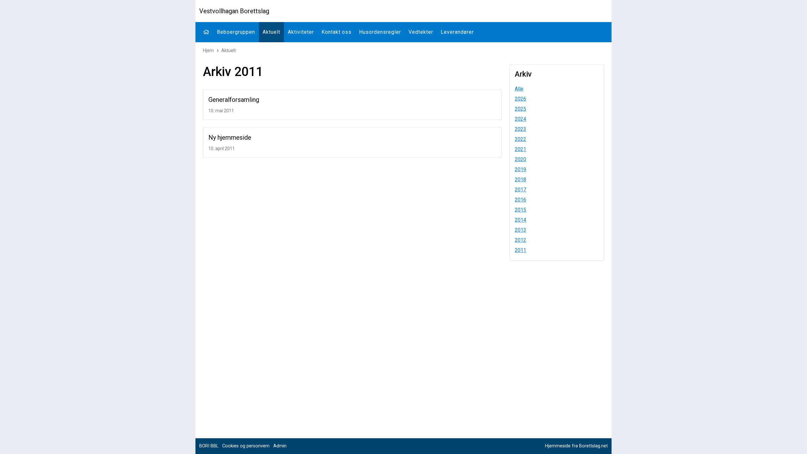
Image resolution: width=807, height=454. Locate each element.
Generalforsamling (233, 99)
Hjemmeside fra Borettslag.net (576, 446)
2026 (520, 99)
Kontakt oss (336, 32)
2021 (520, 149)
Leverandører (457, 32)
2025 (520, 109)
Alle (519, 89)
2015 (520, 210)
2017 (520, 190)
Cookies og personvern (246, 446)
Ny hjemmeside (229, 137)
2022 (520, 139)
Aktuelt (271, 32)
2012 (520, 240)
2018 (520, 180)
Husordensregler (380, 32)
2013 (520, 230)
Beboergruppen (236, 32)
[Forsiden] (206, 32)
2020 (520, 159)
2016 (520, 200)
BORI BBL (208, 446)
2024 (520, 119)
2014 (520, 220)
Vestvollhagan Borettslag (234, 11)
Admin (280, 446)
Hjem (208, 50)
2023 (520, 129)
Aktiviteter (301, 32)
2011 (520, 250)
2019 (520, 169)
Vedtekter (421, 32)
